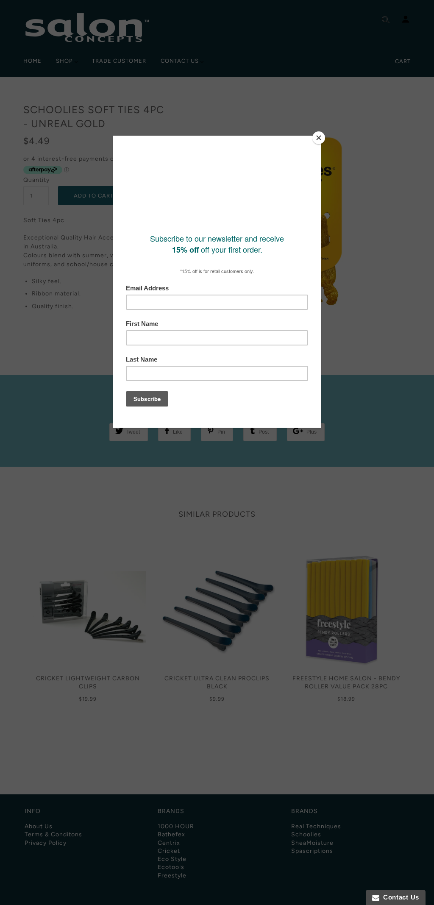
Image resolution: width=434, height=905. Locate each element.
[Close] (318, 137)
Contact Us (399, 897)
